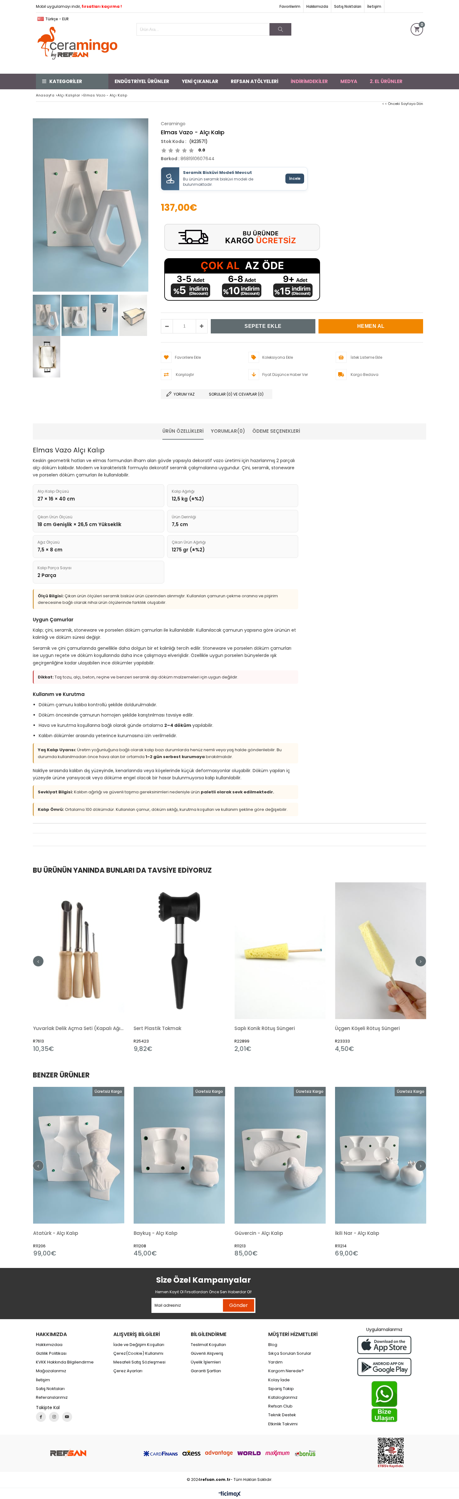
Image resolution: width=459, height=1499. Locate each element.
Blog (272, 1345)
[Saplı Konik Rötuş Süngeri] (179, 950)
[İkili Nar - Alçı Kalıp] (381, 1155)
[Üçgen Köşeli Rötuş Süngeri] (280, 950)
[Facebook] (41, 1417)
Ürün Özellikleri (183, 431)
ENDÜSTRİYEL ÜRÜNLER (142, 81)
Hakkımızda (317, 6)
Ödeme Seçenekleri (276, 431)
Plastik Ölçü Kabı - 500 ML (366, 1028)
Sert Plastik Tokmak (57, 1028)
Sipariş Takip (281, 1389)
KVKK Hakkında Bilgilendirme (65, 1362)
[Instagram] (54, 1417)
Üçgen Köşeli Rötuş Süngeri (266, 1028)
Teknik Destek (282, 1415)
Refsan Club (280, 1406)
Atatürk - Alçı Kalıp (55, 1233)
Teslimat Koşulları (208, 1345)
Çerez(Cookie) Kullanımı (138, 1353)
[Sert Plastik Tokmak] (78, 950)
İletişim (374, 6)
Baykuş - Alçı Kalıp (155, 1233)
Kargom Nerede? (286, 1371)
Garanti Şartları (206, 1371)
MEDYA (348, 81)
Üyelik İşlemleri (206, 1362)
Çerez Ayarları (127, 1371)
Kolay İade (279, 1380)
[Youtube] (67, 1417)
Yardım (275, 1362)
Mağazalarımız (51, 1371)
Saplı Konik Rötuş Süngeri (164, 1028)
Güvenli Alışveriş (207, 1353)
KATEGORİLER (65, 81)
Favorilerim (289, 6)
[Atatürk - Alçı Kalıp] (79, 1155)
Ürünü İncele (100, 967)
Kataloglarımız (283, 1397)
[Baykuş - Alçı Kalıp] (179, 1155)
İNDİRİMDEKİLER (309, 81)
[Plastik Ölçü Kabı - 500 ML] (381, 950)
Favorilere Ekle (78, 967)
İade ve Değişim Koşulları (138, 1345)
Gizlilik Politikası (51, 1353)
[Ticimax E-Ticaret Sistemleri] (230, 1494)
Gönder (238, 1305)
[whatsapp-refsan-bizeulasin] (384, 1401)
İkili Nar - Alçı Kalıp (357, 1233)
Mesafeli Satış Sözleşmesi (139, 1362)
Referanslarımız (52, 1397)
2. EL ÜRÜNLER (386, 81)
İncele (294, 178)
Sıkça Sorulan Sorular (289, 1353)
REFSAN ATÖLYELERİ (254, 81)
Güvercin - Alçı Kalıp (258, 1233)
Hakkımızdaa (49, 1345)
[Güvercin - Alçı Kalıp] (280, 1155)
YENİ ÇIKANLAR (200, 81)
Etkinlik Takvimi (283, 1424)
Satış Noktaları (347, 6)
